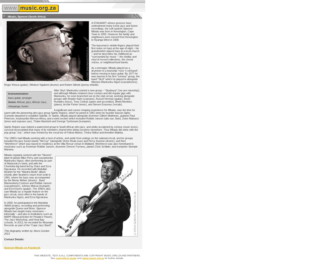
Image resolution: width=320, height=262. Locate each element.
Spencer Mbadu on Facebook (22, 247)
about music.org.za (93, 258)
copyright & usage (66, 258)
